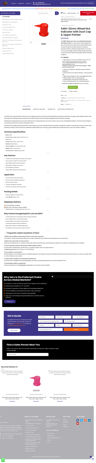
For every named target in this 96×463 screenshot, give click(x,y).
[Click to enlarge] (31, 42)
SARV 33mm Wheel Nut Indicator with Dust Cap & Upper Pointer (36, 398)
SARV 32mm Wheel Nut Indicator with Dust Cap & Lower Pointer (12, 398)
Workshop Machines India (88, 13)
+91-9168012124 (38, 2)
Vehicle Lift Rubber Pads (8, 48)
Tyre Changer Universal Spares (9, 35)
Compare (64, 91)
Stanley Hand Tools (6, 51)
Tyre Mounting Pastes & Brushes (10, 37)
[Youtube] (77, 423)
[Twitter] (67, 104)
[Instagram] (85, 420)
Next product (92, 19)
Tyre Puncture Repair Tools (8, 27)
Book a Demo (14, 330)
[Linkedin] (89, 420)
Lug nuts (88, 100)
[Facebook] (65, 104)
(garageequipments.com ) (68, 64)
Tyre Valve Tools (6, 32)
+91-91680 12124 (18, 323)
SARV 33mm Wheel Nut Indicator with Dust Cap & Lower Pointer (60, 398)
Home (62, 16)
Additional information (65, 109)
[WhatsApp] (71, 104)
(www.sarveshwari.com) (68, 67)
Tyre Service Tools (69, 16)
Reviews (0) (51, 109)
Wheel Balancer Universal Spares (10, 22)
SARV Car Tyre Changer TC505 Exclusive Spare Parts (12, 45)
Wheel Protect (64, 101)
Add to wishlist (74, 91)
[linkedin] (69, 104)
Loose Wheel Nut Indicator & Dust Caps (71, 18)
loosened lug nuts (81, 100)
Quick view (22, 376)
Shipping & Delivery (39, 109)
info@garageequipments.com (42, 4)
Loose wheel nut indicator (70, 100)
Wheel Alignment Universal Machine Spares (12, 19)
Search (57, 13)
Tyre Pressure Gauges (7, 29)
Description (26, 109)
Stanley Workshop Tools (8, 53)
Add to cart (72, 87)
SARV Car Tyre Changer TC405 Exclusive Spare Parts (12, 41)
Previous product (89, 19)
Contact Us (10, 301)
